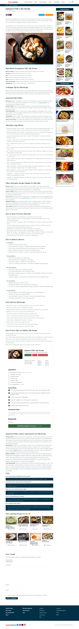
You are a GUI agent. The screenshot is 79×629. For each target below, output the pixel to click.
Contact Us (58, 608)
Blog (40, 617)
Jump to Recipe (49, 14)
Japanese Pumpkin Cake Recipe (68, 22)
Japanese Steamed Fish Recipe (60, 79)
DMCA (57, 614)
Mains (36, 2)
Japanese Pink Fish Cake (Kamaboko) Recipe (60, 23)
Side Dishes (56, 2)
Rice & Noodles (43, 2)
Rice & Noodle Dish (10, 612)
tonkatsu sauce (26, 198)
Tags (24, 612)
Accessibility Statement (61, 610)
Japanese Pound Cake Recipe (59, 65)
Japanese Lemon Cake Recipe (59, 37)
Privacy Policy (42, 614)
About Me (41, 608)
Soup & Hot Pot (26, 610)
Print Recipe (41, 14)
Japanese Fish (42, 102)
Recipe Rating (9, 560)
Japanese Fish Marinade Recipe (68, 51)
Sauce (50, 2)
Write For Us (42, 610)
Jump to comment (43, 355)
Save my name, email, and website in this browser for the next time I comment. (27, 595)
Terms (57, 612)
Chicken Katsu (9, 196)
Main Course (8, 610)
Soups (63, 2)
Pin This (35, 355)
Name (7, 584)
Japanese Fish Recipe (60, 51)
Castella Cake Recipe (68, 37)
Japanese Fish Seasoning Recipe (68, 65)
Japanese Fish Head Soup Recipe (68, 79)
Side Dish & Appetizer (27, 608)
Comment (9, 565)
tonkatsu (15, 450)
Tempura (11, 186)
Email (7, 590)
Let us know (32, 426)
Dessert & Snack (28, 2)
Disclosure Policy (43, 612)
